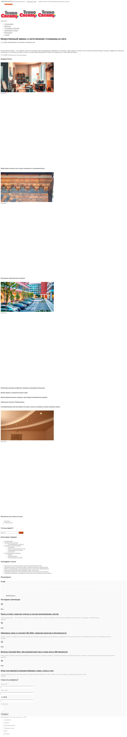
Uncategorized (8, 541)
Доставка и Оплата (11, 28)
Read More (3, 619)
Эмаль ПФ (11, 551)
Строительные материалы (12, 553)
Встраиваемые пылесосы (16, 544)
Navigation (4, 21)
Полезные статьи (11, 30)
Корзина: (8, 4)
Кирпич (10, 554)
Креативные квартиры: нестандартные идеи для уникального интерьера (26, 571)
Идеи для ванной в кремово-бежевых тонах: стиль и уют (21, 570)
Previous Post (8, 522)
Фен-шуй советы (22, 55)
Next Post (7, 521)
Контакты (8, 32)
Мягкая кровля (12, 556)
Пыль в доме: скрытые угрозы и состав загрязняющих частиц (23, 565)
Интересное (12, 55)
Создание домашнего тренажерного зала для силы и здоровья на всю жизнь (27, 573)
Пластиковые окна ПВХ (15, 557)
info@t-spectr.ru (10, 595)
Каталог (7, 26)
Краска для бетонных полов (16, 548)
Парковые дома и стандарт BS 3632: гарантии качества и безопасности (26, 567)
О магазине (8, 24)
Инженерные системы (11, 542)
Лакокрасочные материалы (12, 545)
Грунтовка (11, 547)
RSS (5, 731)
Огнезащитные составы (15, 550)
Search (21, 532)
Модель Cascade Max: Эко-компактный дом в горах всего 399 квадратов (26, 568)
